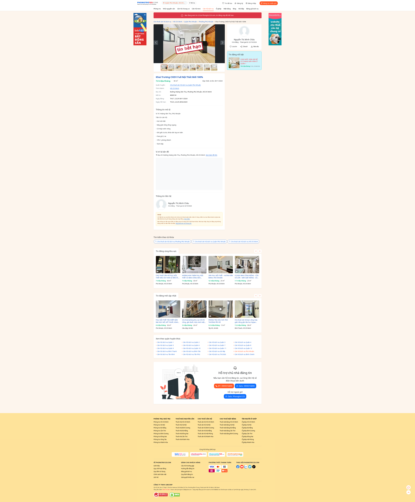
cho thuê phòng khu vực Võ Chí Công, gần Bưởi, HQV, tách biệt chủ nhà (193, 321)
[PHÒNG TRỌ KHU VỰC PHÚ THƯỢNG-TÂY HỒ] (220, 309)
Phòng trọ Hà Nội (159, 425)
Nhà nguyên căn (169, 9)
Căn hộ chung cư (183, 9)
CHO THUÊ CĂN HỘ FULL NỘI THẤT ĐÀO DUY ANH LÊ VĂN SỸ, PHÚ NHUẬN (167, 276)
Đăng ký (240, 3)
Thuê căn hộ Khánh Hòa (205, 436)
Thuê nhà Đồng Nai (182, 434)
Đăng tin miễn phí (269, 3)
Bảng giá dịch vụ (252, 9)
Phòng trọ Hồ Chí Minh (161, 422)
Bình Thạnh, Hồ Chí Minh (243, 328)
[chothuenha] (198, 454)
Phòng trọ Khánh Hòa (161, 442)
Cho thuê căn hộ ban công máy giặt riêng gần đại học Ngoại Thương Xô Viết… (246, 321)
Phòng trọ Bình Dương (161, 434)
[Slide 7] (207, 67)
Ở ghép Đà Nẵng (247, 428)
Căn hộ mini (196, 9)
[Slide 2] (171, 67)
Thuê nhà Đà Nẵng (182, 431)
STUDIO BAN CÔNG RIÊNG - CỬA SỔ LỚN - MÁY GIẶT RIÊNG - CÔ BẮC (246, 276)
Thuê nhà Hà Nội (181, 425)
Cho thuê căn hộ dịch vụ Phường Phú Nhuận (173, 242)
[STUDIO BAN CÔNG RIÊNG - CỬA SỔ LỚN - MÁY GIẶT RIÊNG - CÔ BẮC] (247, 264)
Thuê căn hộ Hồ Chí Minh (206, 422)
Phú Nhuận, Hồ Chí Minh (164, 284)
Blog (234, 9)
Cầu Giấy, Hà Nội (187, 328)
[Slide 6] (199, 67)
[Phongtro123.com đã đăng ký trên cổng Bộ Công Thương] (161, 494)
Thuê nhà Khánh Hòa (182, 439)
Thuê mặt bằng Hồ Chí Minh (229, 422)
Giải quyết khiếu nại (187, 477)
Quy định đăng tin (187, 474)
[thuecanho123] (216, 454)
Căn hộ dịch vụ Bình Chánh (244, 354)
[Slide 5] (192, 67)
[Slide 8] (214, 67)
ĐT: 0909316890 (225, 386)
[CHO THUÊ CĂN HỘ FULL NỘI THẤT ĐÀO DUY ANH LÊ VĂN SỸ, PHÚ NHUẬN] (168, 264)
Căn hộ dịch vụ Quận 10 (191, 348)
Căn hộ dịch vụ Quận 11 (217, 348)
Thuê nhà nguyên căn (185, 419)
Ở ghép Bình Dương (248, 431)
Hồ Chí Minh (174, 88)
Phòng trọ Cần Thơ (160, 431)
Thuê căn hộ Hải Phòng (205, 434)
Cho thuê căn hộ (205, 419)
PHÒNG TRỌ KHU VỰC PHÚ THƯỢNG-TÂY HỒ (218, 321)
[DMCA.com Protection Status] (174, 494)
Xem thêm (187, 219)
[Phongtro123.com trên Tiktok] (253, 468)
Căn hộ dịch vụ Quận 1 (165, 342)
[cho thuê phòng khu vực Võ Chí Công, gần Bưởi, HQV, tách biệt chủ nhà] (194, 309)
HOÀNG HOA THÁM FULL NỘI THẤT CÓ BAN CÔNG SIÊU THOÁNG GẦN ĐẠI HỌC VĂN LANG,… (192, 276)
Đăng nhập (252, 3)
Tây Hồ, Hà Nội (213, 328)
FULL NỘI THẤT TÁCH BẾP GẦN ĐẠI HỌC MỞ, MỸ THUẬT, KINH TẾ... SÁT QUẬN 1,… (167, 321)
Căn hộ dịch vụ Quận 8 (243, 345)
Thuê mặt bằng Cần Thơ (227, 431)
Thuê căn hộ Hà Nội (204, 425)
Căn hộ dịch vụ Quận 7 (217, 345)
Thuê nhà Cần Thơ (181, 436)
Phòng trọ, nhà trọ (162, 419)
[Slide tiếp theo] (221, 42)
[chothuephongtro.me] (235, 454)
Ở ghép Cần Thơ (247, 434)
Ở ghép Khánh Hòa (248, 442)
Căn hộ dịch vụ (208, 9)
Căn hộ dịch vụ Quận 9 (165, 348)
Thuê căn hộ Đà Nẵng (205, 431)
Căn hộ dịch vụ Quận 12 (243, 348)
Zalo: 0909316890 (247, 386)
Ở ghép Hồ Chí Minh (248, 422)
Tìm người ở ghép (249, 419)
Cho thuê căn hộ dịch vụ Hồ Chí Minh (244, 242)
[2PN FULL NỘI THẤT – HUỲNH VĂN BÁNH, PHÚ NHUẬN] (220, 264)
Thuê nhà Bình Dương (183, 428)
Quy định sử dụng (159, 471)
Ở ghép (218, 9)
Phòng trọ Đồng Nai (160, 436)
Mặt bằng (227, 9)
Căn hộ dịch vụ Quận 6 (191, 345)
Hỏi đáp (241, 9)
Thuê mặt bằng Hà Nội (227, 425)
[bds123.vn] (180, 454)
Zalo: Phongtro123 (236, 396)
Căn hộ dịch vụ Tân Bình (166, 354)
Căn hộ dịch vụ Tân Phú (191, 354)
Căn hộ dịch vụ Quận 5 (165, 345)
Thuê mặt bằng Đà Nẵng (228, 428)
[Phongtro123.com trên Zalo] (245, 468)
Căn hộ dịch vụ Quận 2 (191, 342)
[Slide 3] (178, 67)
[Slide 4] (185, 67)
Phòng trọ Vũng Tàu (160, 439)
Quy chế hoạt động (160, 469)
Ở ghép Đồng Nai (247, 436)
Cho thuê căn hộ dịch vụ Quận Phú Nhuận (185, 85)
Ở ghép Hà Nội (246, 425)
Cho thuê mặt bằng (228, 419)
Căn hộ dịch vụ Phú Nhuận (244, 351)
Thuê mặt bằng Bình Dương (229, 434)
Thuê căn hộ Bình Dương (206, 428)
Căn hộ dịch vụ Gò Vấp (217, 351)
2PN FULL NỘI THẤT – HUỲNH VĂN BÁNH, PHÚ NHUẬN (220, 276)
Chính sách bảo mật (160, 474)
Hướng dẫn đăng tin (187, 469)
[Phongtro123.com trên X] (249, 468)
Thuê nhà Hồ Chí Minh (183, 422)
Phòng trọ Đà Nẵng (160, 428)
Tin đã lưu (228, 3)
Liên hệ (156, 477)
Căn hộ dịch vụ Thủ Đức (217, 354)
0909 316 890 (166, 489)
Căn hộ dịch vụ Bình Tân (192, 351)
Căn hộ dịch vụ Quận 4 (243, 342)
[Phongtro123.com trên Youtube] (241, 468)
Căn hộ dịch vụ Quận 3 (217, 342)
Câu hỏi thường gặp (187, 466)
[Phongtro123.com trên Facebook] (237, 468)
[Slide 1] (164, 67)
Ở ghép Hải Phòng (248, 439)
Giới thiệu (157, 466)
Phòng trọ (157, 9)
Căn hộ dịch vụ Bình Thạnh (167, 351)
